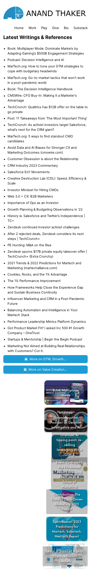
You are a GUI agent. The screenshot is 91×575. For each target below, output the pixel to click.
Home (19, 28)
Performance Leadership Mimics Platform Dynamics (47, 322)
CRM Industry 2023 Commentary (33, 166)
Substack (81, 28)
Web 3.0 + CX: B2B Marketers (30, 196)
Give (55, 28)
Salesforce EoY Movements (29, 172)
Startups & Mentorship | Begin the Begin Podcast (45, 339)
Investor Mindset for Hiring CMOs (33, 190)
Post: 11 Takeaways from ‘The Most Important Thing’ (47, 118)
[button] (45, 359)
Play (44, 28)
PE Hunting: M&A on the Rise (29, 245)
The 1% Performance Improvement (34, 281)
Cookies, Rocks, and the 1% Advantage (37, 274)
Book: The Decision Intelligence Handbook (40, 89)
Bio (66, 28)
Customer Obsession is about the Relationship (43, 159)
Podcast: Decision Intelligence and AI (36, 60)
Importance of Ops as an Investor (33, 203)
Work (32, 28)
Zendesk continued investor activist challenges (44, 227)
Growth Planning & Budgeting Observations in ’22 (45, 209)
